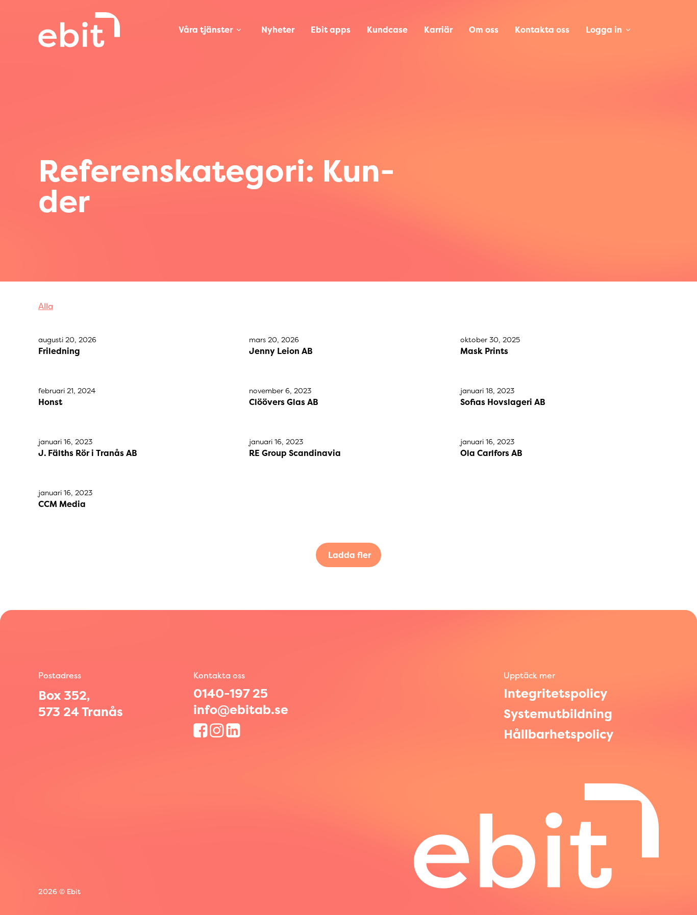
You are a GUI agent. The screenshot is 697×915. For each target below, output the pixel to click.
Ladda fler (349, 555)
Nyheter (277, 29)
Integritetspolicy (555, 693)
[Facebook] (201, 730)
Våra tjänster (206, 29)
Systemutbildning (558, 714)
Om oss (484, 29)
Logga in (604, 29)
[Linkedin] (234, 730)
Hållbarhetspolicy (558, 734)
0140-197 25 (230, 693)
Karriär (438, 29)
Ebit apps (331, 29)
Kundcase (387, 29)
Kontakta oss (542, 29)
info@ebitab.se (240, 709)
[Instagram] (218, 730)
